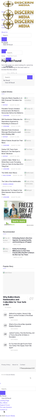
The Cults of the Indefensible (11, 181)
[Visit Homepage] (18, 4)
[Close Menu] (0, 383)
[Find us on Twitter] (30, 378)
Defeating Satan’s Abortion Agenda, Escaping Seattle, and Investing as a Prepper (22, 240)
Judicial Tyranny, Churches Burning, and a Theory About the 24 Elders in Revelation (21, 335)
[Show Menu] (2, 16)
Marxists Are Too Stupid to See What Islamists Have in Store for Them (12, 192)
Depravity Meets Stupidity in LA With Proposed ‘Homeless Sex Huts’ (12, 100)
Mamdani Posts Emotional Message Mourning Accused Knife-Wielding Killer (11, 132)
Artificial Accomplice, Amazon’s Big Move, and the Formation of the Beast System (21, 315)
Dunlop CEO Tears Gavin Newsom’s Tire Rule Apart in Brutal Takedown (11, 151)
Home (3, 56)
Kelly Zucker (7, 175)
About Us (15, 364)
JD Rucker (6, 115)
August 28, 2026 (15, 115)
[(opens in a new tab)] (29, 100)
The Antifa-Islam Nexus (9, 173)
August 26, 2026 (14, 156)
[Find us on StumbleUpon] (33, 378)
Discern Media (10, 374)
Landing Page (4, 400)
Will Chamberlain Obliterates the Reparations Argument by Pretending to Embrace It (12, 121)
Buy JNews (3, 403)
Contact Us (3, 409)
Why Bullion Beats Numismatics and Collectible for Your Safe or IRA (14, 301)
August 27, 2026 (15, 126)
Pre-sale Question (6, 407)
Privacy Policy (6, 364)
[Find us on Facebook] (27, 378)
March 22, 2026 (17, 257)
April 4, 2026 (17, 244)
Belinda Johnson (8, 184)
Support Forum (5, 405)
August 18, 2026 (15, 197)
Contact (22, 364)
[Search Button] (4, 51)
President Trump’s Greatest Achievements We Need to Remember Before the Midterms (12, 111)
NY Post (5, 105)
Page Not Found (12, 56)
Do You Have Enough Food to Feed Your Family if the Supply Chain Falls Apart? (20, 345)
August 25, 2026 (7, 186)
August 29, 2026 (14, 105)
